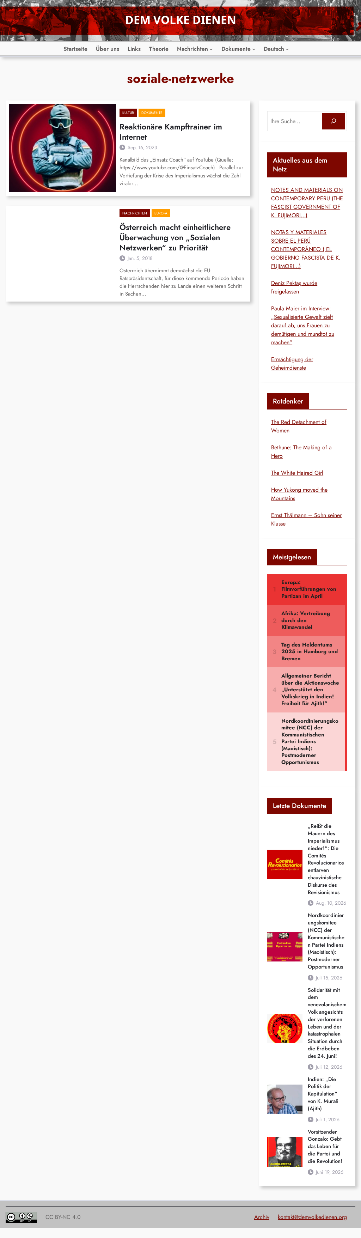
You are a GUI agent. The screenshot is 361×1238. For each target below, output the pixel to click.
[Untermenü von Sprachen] (287, 49)
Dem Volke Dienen (180, 19)
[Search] (333, 121)
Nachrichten (134, 213)
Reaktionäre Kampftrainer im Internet (171, 132)
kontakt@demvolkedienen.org (312, 1217)
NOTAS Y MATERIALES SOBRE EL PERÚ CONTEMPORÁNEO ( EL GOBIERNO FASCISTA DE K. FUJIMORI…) (306, 249)
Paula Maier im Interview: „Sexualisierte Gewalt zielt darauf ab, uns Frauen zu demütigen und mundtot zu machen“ (302, 325)
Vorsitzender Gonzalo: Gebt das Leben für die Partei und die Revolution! (325, 1146)
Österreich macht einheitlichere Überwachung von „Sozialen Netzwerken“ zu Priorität (175, 237)
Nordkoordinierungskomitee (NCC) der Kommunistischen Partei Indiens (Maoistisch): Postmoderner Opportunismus (326, 941)
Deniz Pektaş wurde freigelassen (294, 287)
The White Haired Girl (297, 473)
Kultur (128, 112)
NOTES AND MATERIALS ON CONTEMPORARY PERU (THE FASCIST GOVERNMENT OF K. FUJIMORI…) (307, 202)
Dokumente (152, 112)
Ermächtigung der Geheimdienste (292, 363)
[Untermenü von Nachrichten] (211, 49)
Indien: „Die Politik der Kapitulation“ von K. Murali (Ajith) (323, 1094)
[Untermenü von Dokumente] (254, 49)
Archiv (261, 1217)
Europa (160, 213)
